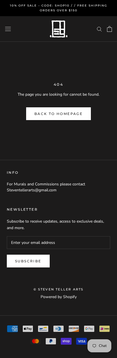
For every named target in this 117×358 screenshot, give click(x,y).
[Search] (99, 28)
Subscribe (28, 261)
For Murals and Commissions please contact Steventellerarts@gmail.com (46, 187)
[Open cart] (109, 29)
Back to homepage (58, 114)
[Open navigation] (8, 29)
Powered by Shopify (59, 297)
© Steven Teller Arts (59, 289)
